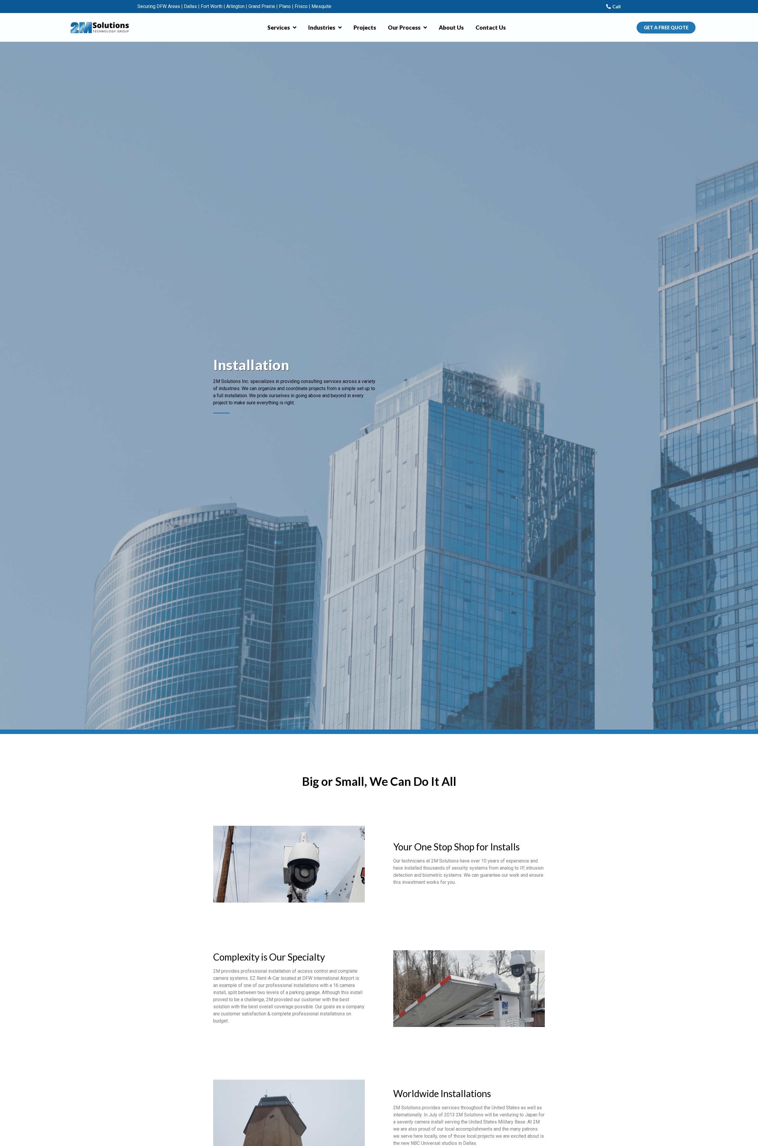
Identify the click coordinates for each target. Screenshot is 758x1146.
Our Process (404, 27)
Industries (321, 27)
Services (278, 27)
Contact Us (491, 27)
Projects (365, 27)
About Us (451, 27)
